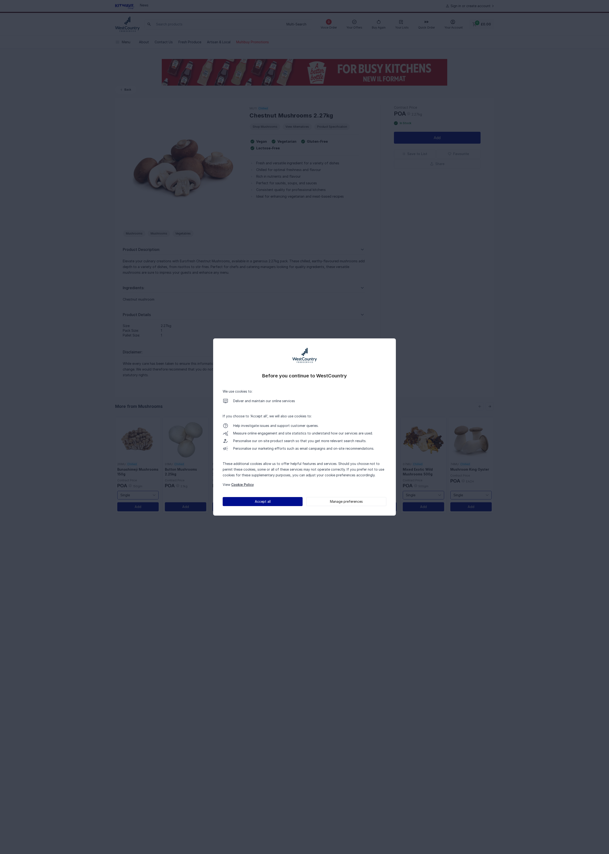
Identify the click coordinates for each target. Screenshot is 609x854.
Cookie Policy (242, 485)
